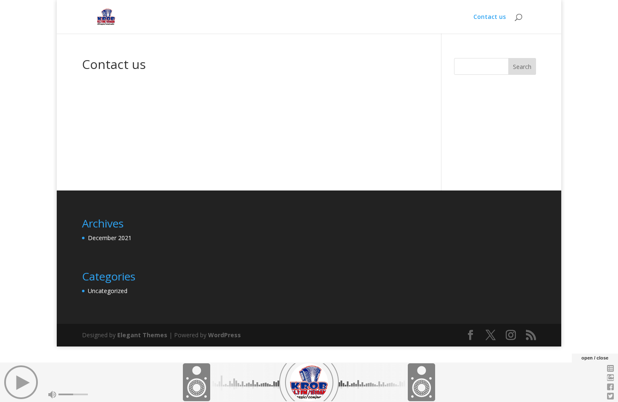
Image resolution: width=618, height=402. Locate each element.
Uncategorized (107, 291)
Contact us (489, 17)
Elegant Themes (142, 335)
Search (522, 67)
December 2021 (110, 238)
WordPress (224, 335)
